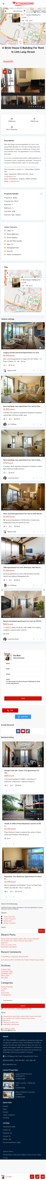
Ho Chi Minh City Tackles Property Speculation (17, 941)
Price (2, 991)
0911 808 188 (30, 1060)
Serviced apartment (9, 1142)
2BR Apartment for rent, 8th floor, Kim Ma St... (22, 567)
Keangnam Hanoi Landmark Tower (17, 870)
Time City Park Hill (12, 766)
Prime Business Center (13, 819)
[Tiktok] (28, 731)
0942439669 (9, 1060)
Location (4, 989)
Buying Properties (7, 987)
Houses (5, 1136)
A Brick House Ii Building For (31, 15)
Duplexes (6, 1133)
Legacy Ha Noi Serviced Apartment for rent (21, 352)
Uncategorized (6, 995)
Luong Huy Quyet (13, 478)
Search (3, 927)
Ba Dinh (7, 348)
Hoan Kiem (30, 819)
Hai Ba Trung (23, 766)
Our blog (6, 1118)
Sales (5, 1109)
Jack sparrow (5, 960)
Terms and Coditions (20, 1155)
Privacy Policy (7, 1155)
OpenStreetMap (35, 44)
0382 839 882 (19, 1060)
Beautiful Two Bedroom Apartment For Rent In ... (23, 877)
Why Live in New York (8, 945)
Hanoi (24, 819)
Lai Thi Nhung (12, 424)
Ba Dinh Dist (8, 921)
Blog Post (4, 943)
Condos (5, 1130)
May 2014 (4, 978)
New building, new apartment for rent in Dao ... (22, 406)
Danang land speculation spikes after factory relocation (20, 939)
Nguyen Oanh (12, 370)
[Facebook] (18, 731)
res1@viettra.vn (14, 181)
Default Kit (24, 957)
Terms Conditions (9, 1115)
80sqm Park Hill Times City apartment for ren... (21, 771)
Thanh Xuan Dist (9, 917)
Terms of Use (31, 1155)
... (26, 361)
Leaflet (27, 44)
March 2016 (5, 976)
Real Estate (5, 993)
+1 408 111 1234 (8, 1029)
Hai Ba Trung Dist (10, 919)
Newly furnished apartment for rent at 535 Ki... (22, 621)
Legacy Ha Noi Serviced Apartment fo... (24, 1075)
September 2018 (6, 972)
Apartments (7, 1127)
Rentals (5, 1106)
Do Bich (17, 655)
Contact (5, 1112)
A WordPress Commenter (9, 957)
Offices (5, 1139)
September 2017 (6, 974)
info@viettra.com (10, 176)
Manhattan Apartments (9, 947)
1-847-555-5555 (8, 1009)
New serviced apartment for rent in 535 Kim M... (23, 514)
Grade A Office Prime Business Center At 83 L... (22, 824)
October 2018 (5, 970)
